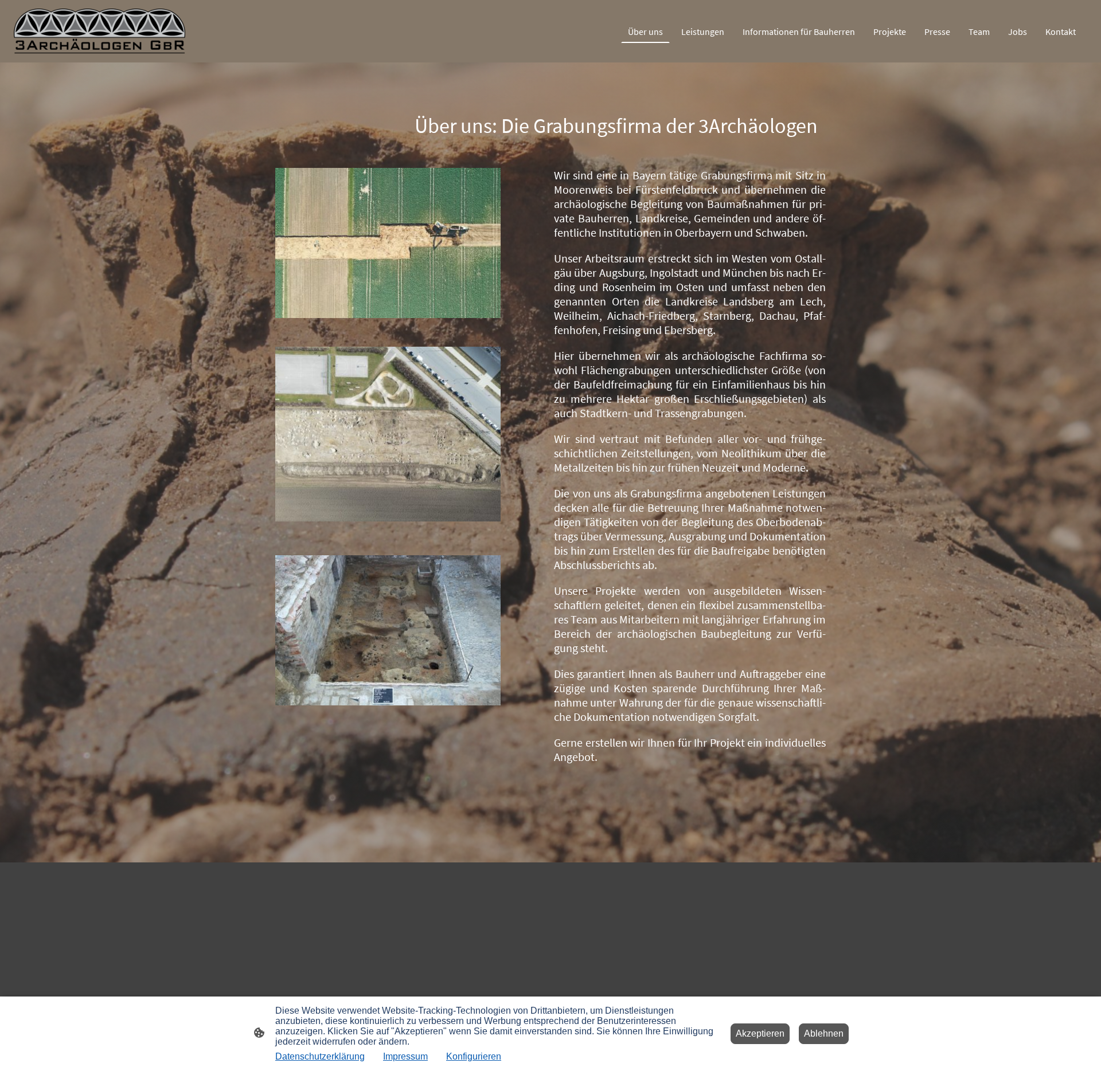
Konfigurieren (473, 1056)
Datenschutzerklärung (320, 1056)
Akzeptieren (760, 1033)
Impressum (405, 1056)
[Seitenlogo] (99, 31)
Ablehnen (824, 1033)
